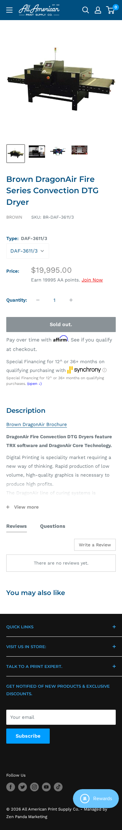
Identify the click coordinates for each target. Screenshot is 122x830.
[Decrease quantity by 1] (37, 300)
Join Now (92, 280)
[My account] (98, 10)
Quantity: (16, 300)
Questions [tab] (52, 526)
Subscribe (28, 736)
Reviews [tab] (16, 526)
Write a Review (95, 544)
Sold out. (61, 324)
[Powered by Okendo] (22, 547)
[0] (110, 10)
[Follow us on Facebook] (10, 787)
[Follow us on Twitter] (22, 787)
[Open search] (85, 10)
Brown (14, 217)
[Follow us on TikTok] (58, 787)
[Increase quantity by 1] (71, 300)
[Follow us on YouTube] (46, 787)
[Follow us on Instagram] (34, 787)
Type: (26, 238)
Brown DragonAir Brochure (36, 424)
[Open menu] (9, 10)
